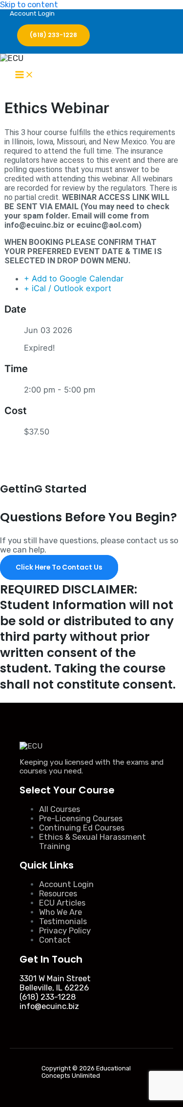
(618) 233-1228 (48, 997)
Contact (55, 940)
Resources (58, 893)
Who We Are (60, 912)
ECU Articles (62, 903)
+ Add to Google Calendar (73, 278)
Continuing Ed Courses (81, 827)
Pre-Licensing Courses (80, 818)
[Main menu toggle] (24, 75)
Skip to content (29, 4)
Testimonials (63, 921)
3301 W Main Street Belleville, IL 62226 (55, 983)
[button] (53, 35)
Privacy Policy (65, 930)
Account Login (32, 13)
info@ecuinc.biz (49, 1006)
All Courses (59, 809)
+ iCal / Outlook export (67, 288)
